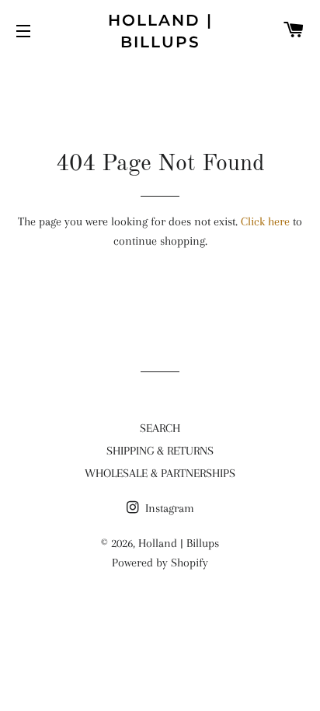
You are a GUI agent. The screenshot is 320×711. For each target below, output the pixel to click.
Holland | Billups (160, 31)
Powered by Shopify (160, 563)
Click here (265, 221)
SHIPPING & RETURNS (160, 451)
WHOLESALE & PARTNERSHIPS (160, 473)
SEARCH (160, 428)
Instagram (168, 508)
